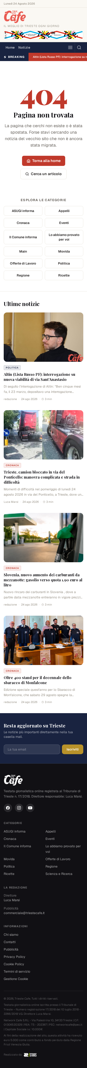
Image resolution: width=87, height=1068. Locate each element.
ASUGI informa (23, 211)
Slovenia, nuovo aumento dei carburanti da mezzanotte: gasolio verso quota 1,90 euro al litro (43, 579)
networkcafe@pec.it (69, 1025)
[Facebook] (8, 808)
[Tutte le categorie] (70, 47)
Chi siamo (11, 935)
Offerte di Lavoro (23, 263)
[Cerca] (79, 47)
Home (10, 47)
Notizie (24, 47)
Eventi (64, 223)
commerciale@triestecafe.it (24, 913)
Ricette (64, 275)
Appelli (64, 211)
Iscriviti (73, 749)
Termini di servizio (17, 971)
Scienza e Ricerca (58, 874)
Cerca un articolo (46, 173)
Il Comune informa (23, 237)
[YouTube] (30, 808)
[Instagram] (19, 808)
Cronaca (23, 223)
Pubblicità (11, 949)
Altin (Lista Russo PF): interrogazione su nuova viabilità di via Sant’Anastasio (39, 377)
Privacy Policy (14, 957)
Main (23, 251)
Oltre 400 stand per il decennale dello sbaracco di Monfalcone (37, 680)
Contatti (10, 942)
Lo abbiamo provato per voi (64, 237)
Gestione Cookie (16, 979)
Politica (64, 263)
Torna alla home (46, 160)
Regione (23, 275)
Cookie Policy (14, 964)
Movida (64, 251)
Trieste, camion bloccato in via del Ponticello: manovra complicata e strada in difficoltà (42, 477)
